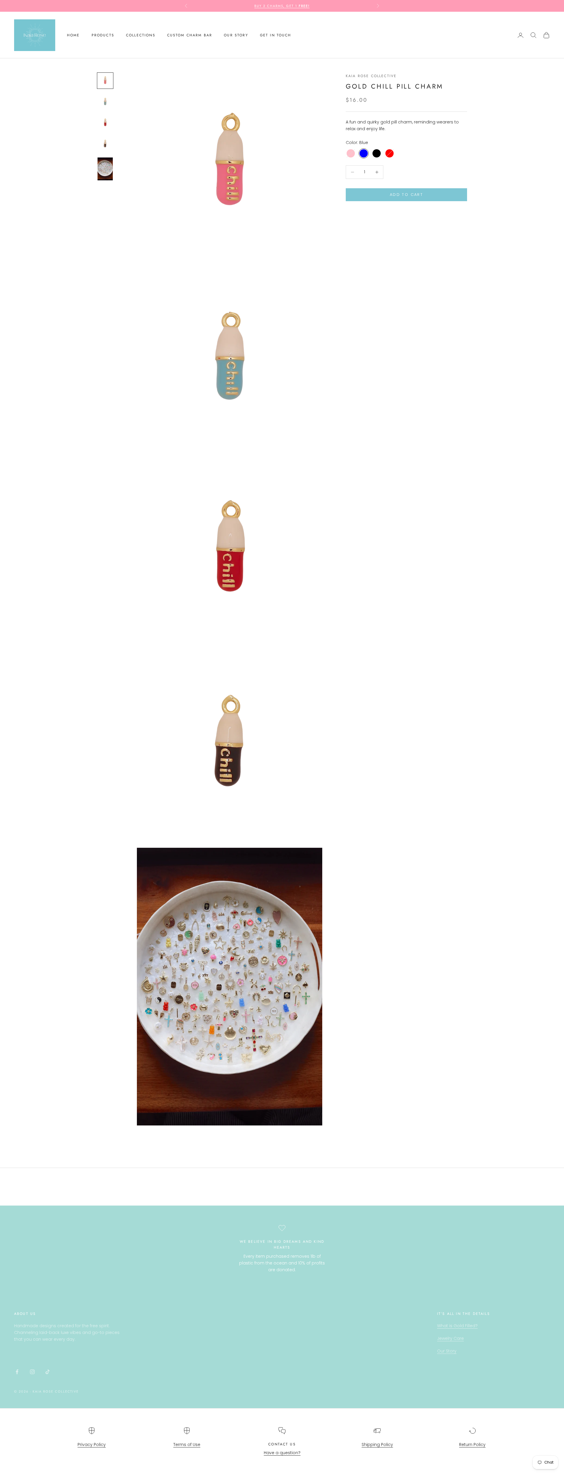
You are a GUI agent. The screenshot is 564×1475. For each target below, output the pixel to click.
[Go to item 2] (105, 102)
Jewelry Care (450, 1338)
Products (103, 35)
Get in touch (275, 35)
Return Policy (472, 1444)
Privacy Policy (92, 1444)
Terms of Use (186, 1444)
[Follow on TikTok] (48, 1372)
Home (73, 35)
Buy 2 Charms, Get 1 (282, 6)
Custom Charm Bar (189, 35)
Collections (140, 35)
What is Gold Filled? (457, 1326)
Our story (236, 35)
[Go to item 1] (105, 80)
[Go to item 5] (105, 169)
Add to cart (406, 194)
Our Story (446, 1351)
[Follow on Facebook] (17, 1372)
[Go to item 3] (105, 123)
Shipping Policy (377, 1444)
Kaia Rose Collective (371, 76)
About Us (25, 1313)
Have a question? (282, 1453)
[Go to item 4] (105, 144)
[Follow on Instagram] (32, 1372)
